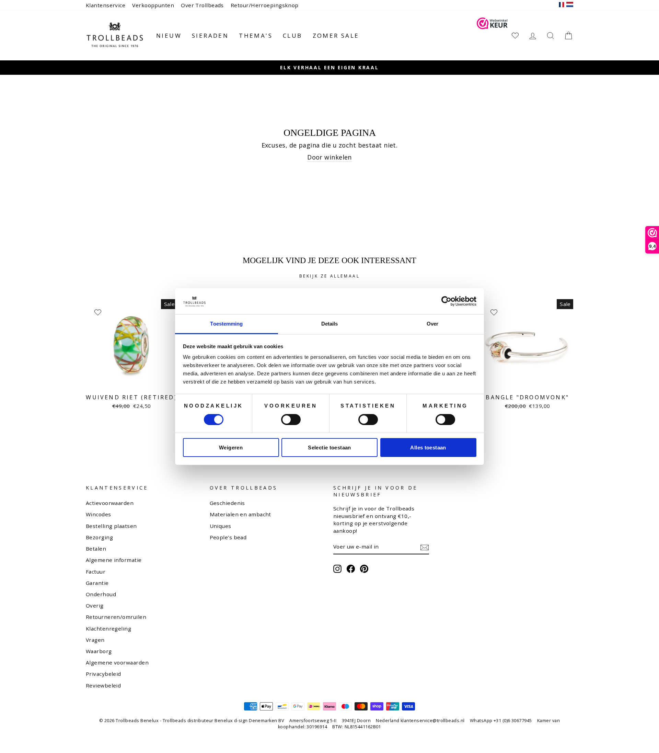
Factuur (95, 571)
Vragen (95, 639)
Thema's (256, 35)
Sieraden (210, 35)
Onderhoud (101, 594)
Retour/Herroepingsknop (265, 5)
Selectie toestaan (329, 447)
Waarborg (99, 651)
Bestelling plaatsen (111, 525)
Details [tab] (329, 324)
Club (292, 35)
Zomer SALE (336, 35)
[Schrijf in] (424, 547)
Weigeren (231, 447)
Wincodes (98, 514)
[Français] (561, 5)
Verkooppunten (153, 5)
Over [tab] (432, 324)
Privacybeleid (103, 673)
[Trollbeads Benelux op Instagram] (337, 569)
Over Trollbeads (202, 5)
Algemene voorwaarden (117, 662)
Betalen (96, 548)
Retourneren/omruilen (116, 616)
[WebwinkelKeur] (492, 35)
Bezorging (99, 537)
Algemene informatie (114, 559)
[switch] (291, 419)
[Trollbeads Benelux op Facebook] (351, 569)
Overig (95, 605)
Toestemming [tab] (226, 324)
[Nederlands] (569, 5)
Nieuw (169, 35)
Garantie (97, 582)
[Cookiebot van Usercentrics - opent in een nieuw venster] (446, 301)
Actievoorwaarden (110, 502)
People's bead (228, 537)
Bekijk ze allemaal (329, 276)
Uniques (220, 525)
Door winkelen (329, 157)
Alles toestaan (428, 447)
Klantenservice (105, 5)
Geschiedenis (227, 502)
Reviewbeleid (103, 685)
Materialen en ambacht (240, 514)
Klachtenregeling (108, 628)
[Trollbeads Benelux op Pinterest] (364, 569)
